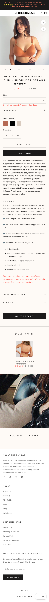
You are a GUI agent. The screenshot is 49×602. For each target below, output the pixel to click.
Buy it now (24, 153)
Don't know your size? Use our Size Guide (20, 105)
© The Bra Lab (24, 596)
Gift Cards (7, 544)
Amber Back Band (24, 361)
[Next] (43, 69)
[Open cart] (45, 13)
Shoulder (35, 233)
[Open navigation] (3, 13)
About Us (7, 491)
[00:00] (24, 40)
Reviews (6, 496)
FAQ (5, 504)
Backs (27, 233)
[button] (20, 84)
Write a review (24, 316)
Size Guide (10, 110)
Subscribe (13, 577)
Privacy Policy (8, 536)
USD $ (23, 590)
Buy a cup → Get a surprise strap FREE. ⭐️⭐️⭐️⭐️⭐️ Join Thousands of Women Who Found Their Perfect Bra (24, 5)
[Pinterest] (22, 477)
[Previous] (5, 69)
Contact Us (7, 527)
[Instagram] (16, 477)
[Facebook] (4, 477)
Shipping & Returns (14, 294)
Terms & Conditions (11, 540)
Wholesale (7, 513)
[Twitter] (10, 477)
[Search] (41, 13)
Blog (5, 509)
